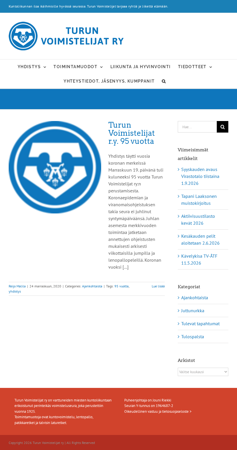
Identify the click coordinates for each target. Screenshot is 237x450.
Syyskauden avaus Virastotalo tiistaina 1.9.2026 (200, 176)
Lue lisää (158, 286)
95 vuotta (121, 286)
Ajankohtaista (92, 286)
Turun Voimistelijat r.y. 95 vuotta (131, 133)
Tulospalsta (192, 336)
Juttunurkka (192, 310)
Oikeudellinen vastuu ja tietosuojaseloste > (158, 411)
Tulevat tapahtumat (200, 323)
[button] (164, 81)
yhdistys (15, 291)
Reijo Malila (17, 286)
